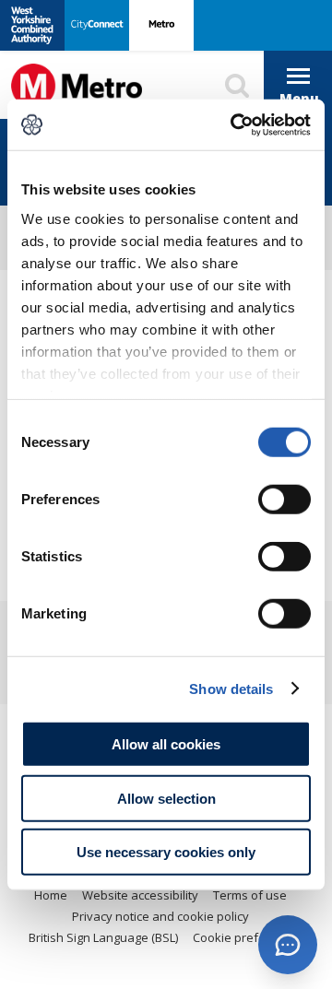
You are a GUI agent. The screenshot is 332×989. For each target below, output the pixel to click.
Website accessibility (140, 895)
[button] (287, 944)
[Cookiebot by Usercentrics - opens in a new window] (234, 124)
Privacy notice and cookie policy (160, 916)
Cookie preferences (248, 937)
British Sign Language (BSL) (103, 937)
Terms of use (250, 895)
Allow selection (166, 798)
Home (50, 895)
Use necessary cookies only (166, 852)
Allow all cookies (166, 744)
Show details (231, 688)
